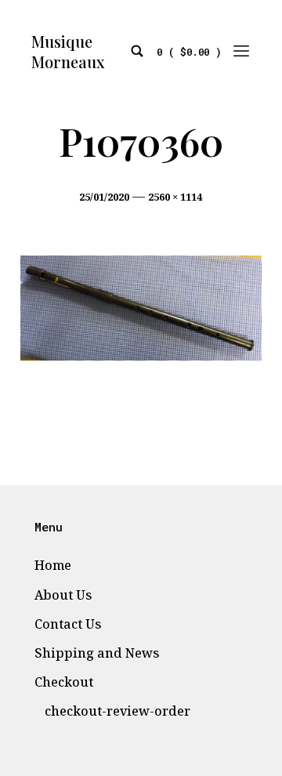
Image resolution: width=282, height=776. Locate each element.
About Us (63, 595)
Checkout (63, 682)
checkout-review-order (117, 711)
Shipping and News (96, 653)
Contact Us (67, 624)
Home (52, 565)
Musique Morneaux (68, 51)
